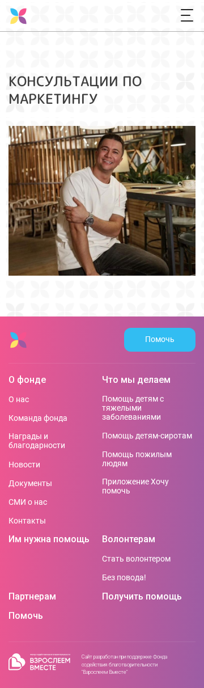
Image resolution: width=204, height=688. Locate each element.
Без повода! (124, 577)
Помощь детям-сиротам (147, 435)
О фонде (27, 380)
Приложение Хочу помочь (135, 486)
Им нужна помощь (49, 539)
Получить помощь (142, 597)
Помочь (160, 339)
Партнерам (32, 597)
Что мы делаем (136, 380)
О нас (18, 399)
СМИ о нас (27, 501)
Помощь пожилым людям (137, 459)
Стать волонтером (136, 558)
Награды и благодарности (36, 441)
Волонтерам (128, 539)
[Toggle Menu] (187, 16)
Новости (24, 464)
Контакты (27, 520)
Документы (30, 483)
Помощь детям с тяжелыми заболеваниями (133, 407)
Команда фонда (37, 418)
